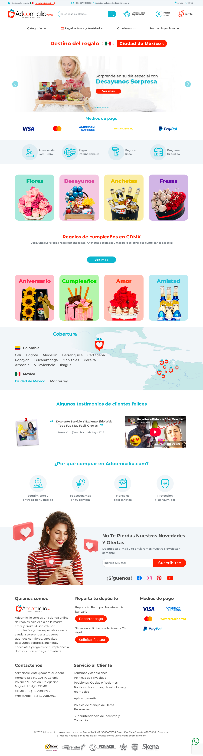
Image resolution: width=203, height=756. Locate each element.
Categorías (35, 28)
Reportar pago (91, 619)
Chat (190, 3)
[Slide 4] (105, 107)
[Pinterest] (159, 577)
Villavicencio (44, 365)
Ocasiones (125, 28)
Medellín (50, 355)
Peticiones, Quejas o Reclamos (96, 682)
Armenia (22, 365)
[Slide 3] (103, 107)
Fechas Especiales (163, 28)
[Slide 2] (100, 107)
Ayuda (180, 3)
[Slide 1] (98, 107)
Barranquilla (72, 355)
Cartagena (96, 355)
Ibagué (66, 365)
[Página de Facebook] (139, 577)
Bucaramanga (46, 360)
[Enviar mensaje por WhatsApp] (195, 741)
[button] (32, 3)
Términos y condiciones (90, 673)
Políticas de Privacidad (90, 677)
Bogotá (32, 355)
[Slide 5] (107, 107)
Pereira (90, 360)
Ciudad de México (30, 381)
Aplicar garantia (85, 698)
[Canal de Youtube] (170, 577)
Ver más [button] (102, 260)
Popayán (22, 360)
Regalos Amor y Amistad (82, 28)
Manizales (70, 360)
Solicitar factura (92, 640)
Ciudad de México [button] (44, 3)
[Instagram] (149, 577)
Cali (18, 355)
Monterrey (59, 381)
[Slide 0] (95, 107)
